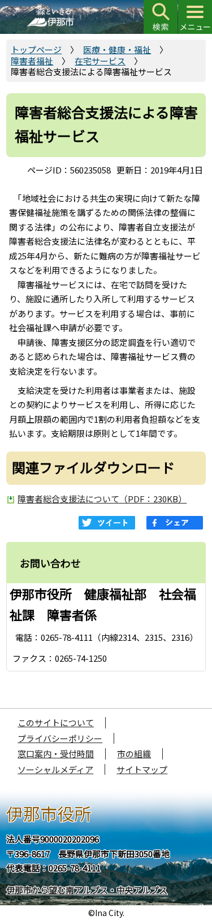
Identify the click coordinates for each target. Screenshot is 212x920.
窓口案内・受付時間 (56, 754)
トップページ (36, 49)
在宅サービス (100, 61)
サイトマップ (141, 769)
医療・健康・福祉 (117, 49)
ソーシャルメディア (55, 769)
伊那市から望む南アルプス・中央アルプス (86, 890)
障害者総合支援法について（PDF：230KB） (102, 499)
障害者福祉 (32, 61)
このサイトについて (56, 722)
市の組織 (134, 754)
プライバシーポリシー (60, 738)
